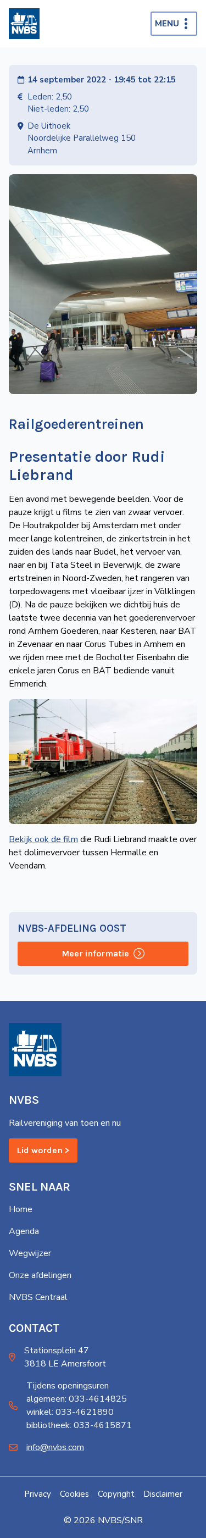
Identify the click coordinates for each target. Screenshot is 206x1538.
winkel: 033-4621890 (70, 1412)
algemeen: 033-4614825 (76, 1399)
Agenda (24, 1231)
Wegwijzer (30, 1253)
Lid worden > (43, 1150)
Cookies (74, 1494)
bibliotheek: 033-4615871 (79, 1425)
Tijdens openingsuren (67, 1386)
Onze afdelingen (40, 1275)
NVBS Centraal (38, 1297)
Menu (167, 23)
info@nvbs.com (55, 1447)
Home (20, 1209)
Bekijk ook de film (43, 839)
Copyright (116, 1494)
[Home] (24, 23)
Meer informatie (95, 953)
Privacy (37, 1494)
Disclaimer (162, 1494)
